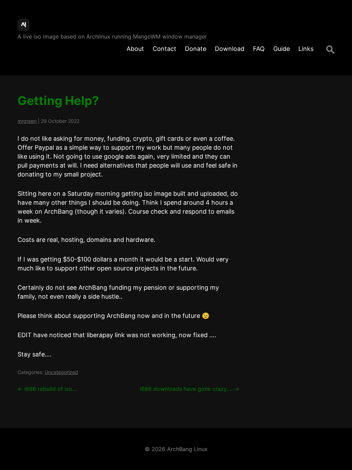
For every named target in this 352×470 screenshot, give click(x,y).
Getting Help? (58, 100)
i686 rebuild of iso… (47, 388)
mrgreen (27, 121)
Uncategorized (61, 372)
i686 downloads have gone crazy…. (189, 388)
